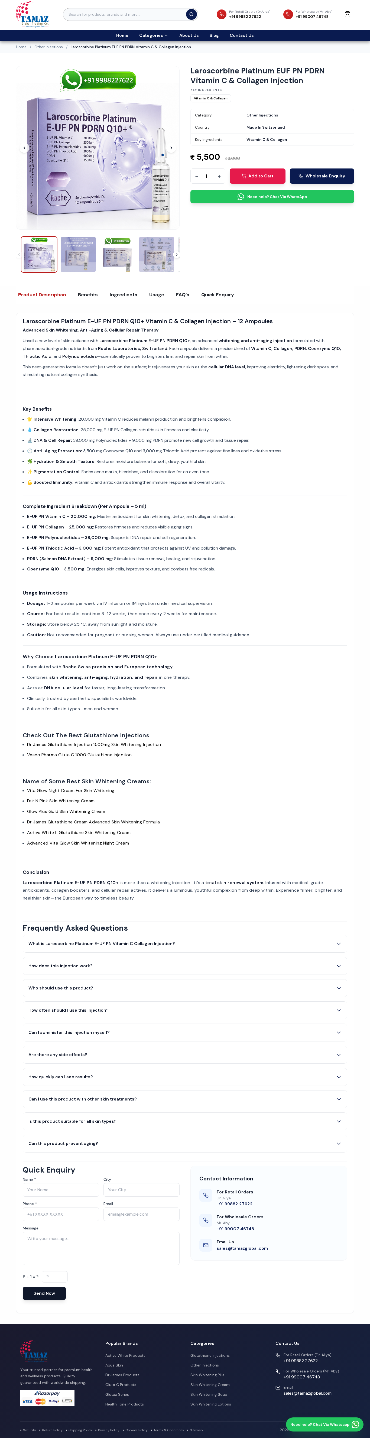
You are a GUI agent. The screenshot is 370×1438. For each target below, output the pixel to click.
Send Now (44, 1293)
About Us (189, 35)
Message (30, 1228)
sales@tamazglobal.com (242, 1248)
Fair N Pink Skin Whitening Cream (61, 801)
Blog (214, 35)
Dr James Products (122, 1374)
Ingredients (123, 294)
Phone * (30, 1203)
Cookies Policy (136, 1430)
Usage (156, 294)
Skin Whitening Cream (210, 1384)
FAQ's (182, 294)
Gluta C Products (120, 1384)
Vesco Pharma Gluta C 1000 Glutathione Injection (79, 755)
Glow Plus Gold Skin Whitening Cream (66, 811)
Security (29, 1430)
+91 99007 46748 (235, 1229)
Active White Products (125, 1355)
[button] (176, 254)
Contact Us (242, 35)
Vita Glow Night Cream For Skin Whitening (71, 790)
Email (108, 1203)
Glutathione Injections (210, 1355)
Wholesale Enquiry (325, 176)
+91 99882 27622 (235, 1204)
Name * (29, 1179)
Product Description (42, 294)
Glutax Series (117, 1394)
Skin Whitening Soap (208, 1394)
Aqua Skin (114, 1365)
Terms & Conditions (169, 1430)
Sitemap (196, 1430)
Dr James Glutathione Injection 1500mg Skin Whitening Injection (94, 744)
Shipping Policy (80, 1430)
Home (122, 35)
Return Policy (52, 1430)
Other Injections (48, 46)
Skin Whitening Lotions (210, 1404)
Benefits (88, 294)
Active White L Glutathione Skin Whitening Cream (79, 832)
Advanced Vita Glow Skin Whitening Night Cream (78, 843)
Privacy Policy (108, 1430)
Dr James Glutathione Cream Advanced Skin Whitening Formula (93, 822)
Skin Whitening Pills (207, 1374)
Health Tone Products (124, 1404)
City (107, 1179)
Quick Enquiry (217, 294)
